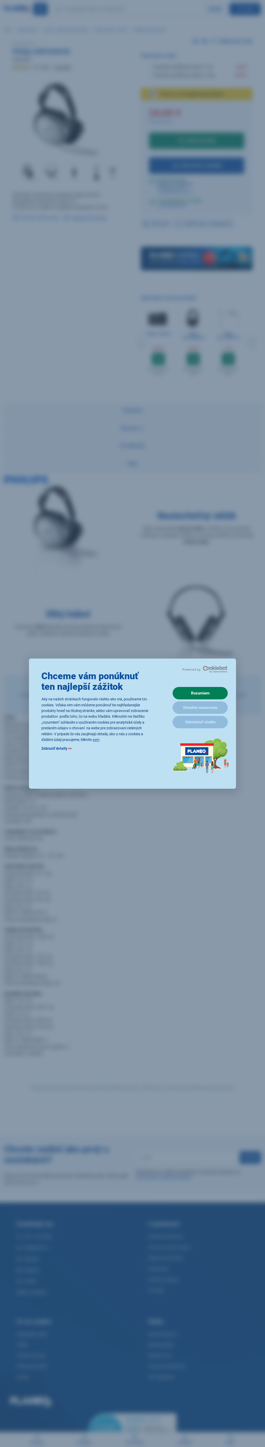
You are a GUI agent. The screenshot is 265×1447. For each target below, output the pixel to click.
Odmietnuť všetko (200, 722)
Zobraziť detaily (56, 748)
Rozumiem (200, 693)
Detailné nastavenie (200, 707)
